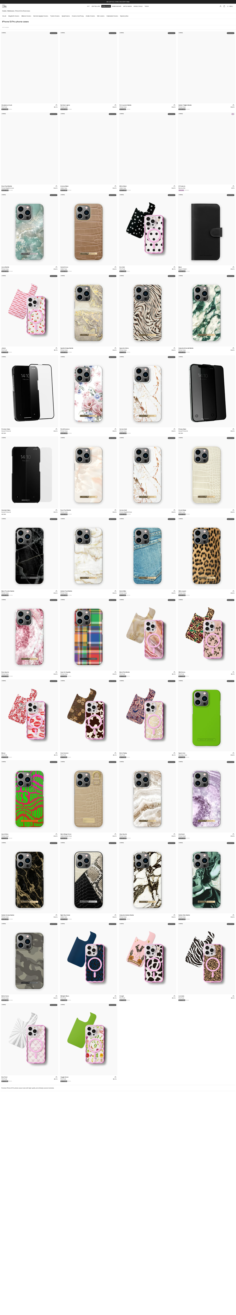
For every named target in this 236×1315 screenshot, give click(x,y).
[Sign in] (220, 6)
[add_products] (56, 105)
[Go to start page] (4, 6)
